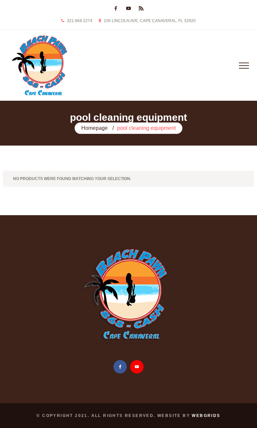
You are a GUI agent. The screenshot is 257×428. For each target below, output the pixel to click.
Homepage (94, 128)
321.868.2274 (79, 20)
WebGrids (206, 415)
